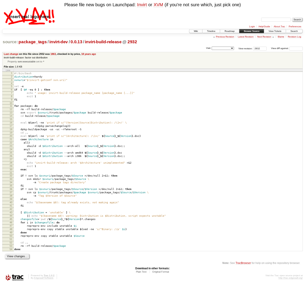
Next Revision (264, 36)
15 (11, 119)
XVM (158, 4)
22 (11, 142)
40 (11, 202)
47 (11, 225)
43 (11, 212)
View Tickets (275, 31)
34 (11, 182)
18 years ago (88, 54)
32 (11, 175)
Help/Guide (264, 26)
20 (11, 136)
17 (11, 126)
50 (11, 236)
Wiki (196, 31)
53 (11, 246)
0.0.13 (76, 41)
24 (11, 149)
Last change (11, 54)
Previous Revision (225, 36)
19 (11, 132)
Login (252, 26)
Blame (281, 36)
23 (11, 146)
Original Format (160, 271)
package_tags (33, 41)
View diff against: (280, 48)
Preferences (295, 26)
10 (11, 103)
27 (11, 159)
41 (11, 205)
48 (11, 229)
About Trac (279, 26)
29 (11, 166)
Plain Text (141, 271)
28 (11, 162)
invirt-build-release (103, 41)
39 (11, 199)
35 (11, 185)
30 (11, 169)
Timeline (211, 31)
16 (11, 122)
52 (11, 242)
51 (11, 239)
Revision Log (294, 36)
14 (11, 116)
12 (11, 109)
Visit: (208, 48)
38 (11, 195)
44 (11, 215)
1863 (53, 54)
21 (11, 139)
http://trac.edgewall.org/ (290, 278)
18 (11, 129)
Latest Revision (246, 36)
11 (11, 106)
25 (11, 152)
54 (11, 249)
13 (11, 112)
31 (11, 172)
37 (11, 192)
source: (10, 41)
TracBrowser (243, 262)
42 (11, 209)
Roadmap (230, 31)
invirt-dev (58, 41)
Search (294, 31)
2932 (132, 41)
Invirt (142, 4)
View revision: (245, 48)
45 (11, 219)
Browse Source (251, 31)
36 (11, 189)
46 (11, 222)
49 (11, 232)
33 (11, 179)
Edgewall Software (43, 278)
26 (11, 156)
